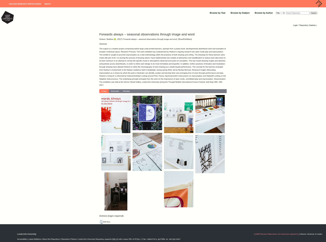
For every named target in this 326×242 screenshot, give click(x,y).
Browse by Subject (240, 13)
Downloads (115, 91)
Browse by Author (264, 13)
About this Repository (51, 239)
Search (313, 13)
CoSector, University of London (310, 234)
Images (104, 91)
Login (295, 25)
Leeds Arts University (26, 234)
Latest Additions (34, 239)
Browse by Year (218, 13)
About (47, 4)
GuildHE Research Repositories (25, 4)
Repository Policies (69, 239)
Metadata (126, 91)
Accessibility (22, 239)
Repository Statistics (308, 25)
